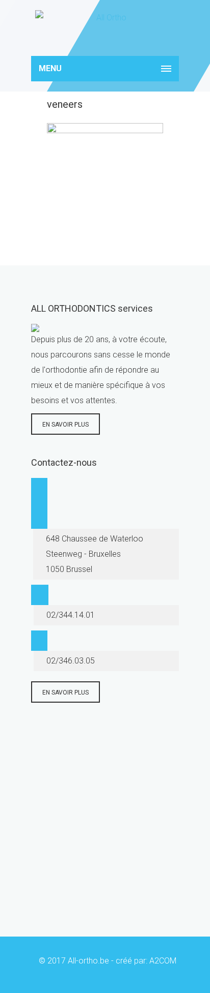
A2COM (162, 961)
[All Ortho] (105, 28)
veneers (65, 104)
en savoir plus (65, 424)
